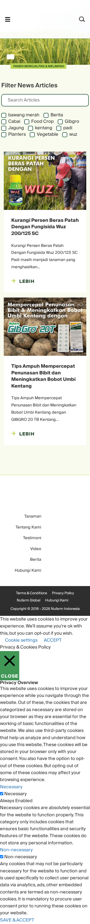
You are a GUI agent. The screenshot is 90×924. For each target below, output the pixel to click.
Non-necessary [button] (16, 850)
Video (35, 548)
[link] (38, 18)
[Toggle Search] (82, 19)
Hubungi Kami (28, 570)
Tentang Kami (28, 527)
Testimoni (32, 537)
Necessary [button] (11, 787)
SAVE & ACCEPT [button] (17, 920)
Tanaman (32, 516)
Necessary (15, 794)
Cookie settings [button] (21, 640)
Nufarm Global (28, 600)
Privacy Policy (63, 593)
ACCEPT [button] (53, 640)
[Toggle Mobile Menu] (7, 19)
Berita (35, 559)
